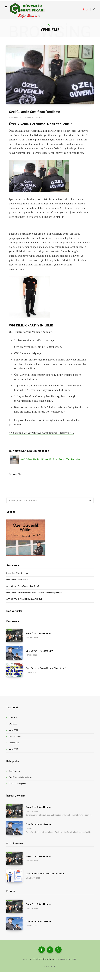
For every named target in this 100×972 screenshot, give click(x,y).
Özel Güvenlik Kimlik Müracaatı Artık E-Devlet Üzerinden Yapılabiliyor (34, 593)
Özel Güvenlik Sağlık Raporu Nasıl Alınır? (22, 586)
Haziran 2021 (14, 743)
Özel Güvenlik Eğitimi (17, 784)
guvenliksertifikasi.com (42, 959)
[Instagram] (50, 949)
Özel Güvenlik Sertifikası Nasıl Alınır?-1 (45, 873)
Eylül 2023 (13, 724)
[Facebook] (41, 949)
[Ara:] (92, 9)
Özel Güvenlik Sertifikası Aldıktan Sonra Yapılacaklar (50, 459)
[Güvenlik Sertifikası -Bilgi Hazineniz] (27, 9)
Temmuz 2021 (15, 736)
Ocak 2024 (13, 717)
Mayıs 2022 (13, 730)
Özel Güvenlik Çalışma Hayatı (20, 777)
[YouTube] (58, 949)
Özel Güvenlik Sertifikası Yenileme (34, 112)
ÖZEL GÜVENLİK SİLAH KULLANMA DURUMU (24, 599)
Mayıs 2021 (13, 749)
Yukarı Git (51, 966)
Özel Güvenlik (14, 771)
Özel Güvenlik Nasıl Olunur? (17, 580)
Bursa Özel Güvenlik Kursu (17, 573)
